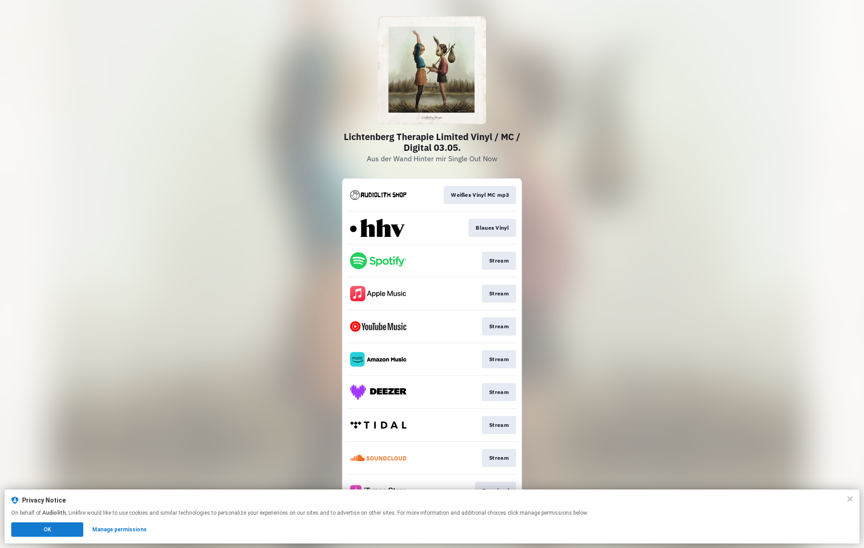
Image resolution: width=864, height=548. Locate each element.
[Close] (850, 499)
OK (47, 529)
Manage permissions (119, 529)
